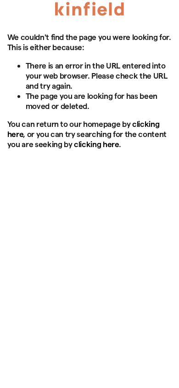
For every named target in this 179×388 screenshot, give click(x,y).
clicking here (96, 143)
